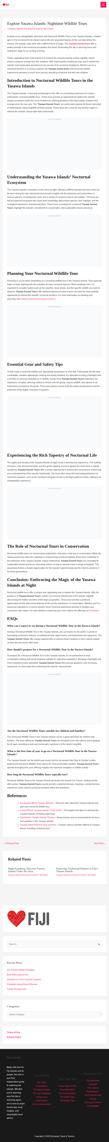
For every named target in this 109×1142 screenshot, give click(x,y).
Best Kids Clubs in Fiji (17, 975)
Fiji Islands (93, 610)
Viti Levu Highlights (42, 1093)
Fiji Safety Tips (67, 1097)
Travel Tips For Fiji (67, 1086)
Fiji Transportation (67, 1093)
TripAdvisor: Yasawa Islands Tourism (37, 817)
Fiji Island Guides (41, 1089)
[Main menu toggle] (103, 5)
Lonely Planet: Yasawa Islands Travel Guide (41, 810)
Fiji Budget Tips (67, 1100)
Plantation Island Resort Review (22, 984)
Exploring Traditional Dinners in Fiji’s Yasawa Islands (77, 870)
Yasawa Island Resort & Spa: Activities (38, 825)
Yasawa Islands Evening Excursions (25, 29)
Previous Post (11, 843)
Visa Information (67, 1089)
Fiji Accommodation (41, 1104)
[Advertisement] (54, 146)
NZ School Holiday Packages (21, 970)
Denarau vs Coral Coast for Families (24, 979)
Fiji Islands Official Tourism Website (36, 803)
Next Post (100, 843)
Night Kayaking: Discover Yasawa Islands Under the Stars (26, 870)
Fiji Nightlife (92, 1106)
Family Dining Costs (16, 989)
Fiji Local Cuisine (93, 1102)
